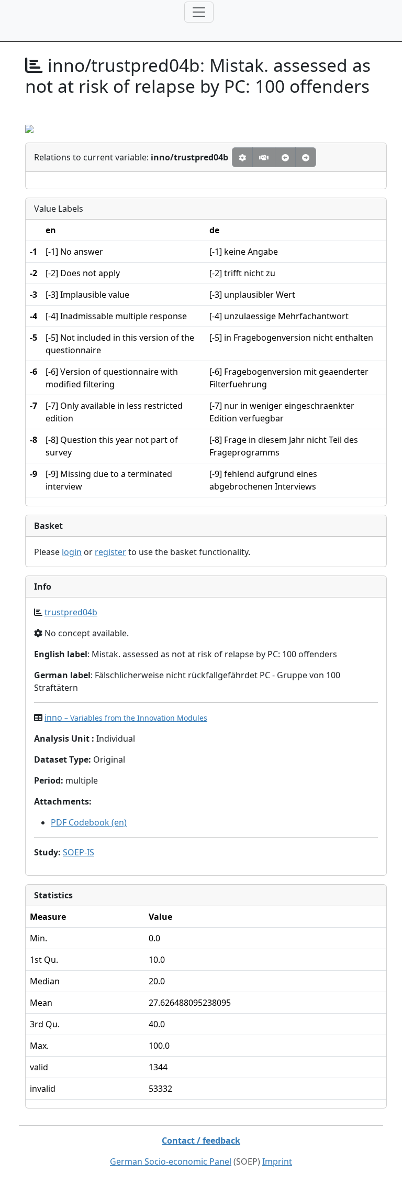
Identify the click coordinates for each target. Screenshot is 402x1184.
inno (125, 717)
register (110, 552)
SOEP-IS (78, 852)
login (72, 552)
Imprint (277, 1161)
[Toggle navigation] (199, 12)
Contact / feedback (201, 1140)
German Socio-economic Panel (170, 1161)
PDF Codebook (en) (89, 822)
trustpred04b (70, 612)
